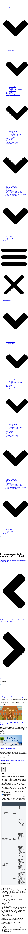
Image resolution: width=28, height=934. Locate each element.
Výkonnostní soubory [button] (6, 895)
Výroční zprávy (12, 91)
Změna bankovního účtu (7, 748)
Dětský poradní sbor (11, 138)
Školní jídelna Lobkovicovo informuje (11, 697)
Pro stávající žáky (10, 236)
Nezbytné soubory (7, 794)
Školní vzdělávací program (15, 89)
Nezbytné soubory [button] (5, 792)
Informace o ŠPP (13, 131)
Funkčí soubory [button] (5, 887)
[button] (14, 271)
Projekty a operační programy (13, 188)
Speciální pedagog (13, 135)
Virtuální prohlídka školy (12, 143)
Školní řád (11, 88)
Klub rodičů (9, 139)
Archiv (4, 240)
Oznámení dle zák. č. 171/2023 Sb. (14, 192)
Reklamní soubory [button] (5, 914)
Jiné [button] (2, 925)
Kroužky (8, 141)
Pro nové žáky (9, 238)
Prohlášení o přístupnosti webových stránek (16, 194)
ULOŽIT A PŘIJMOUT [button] (7, 931)
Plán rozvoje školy (10, 49)
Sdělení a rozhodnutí (11, 186)
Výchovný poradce (13, 137)
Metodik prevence (13, 133)
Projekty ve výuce (10, 93)
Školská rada (9, 190)
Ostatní (7, 239)
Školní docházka (10, 92)
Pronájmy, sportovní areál (12, 142)
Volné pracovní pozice (11, 187)
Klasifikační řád (12, 87)
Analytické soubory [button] (6, 904)
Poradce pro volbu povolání (15, 134)
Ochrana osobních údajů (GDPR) (14, 191)
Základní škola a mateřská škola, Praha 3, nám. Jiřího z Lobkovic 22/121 (13, 760)
